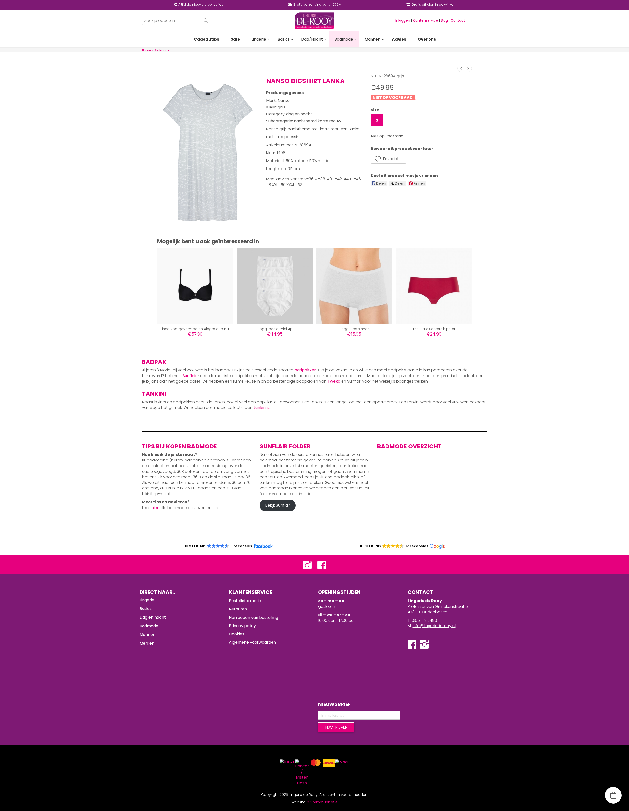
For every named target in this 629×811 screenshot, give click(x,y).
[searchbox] (176, 20)
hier (155, 508)
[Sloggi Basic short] (354, 286)
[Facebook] (321, 564)
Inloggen (402, 20)
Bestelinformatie (245, 601)
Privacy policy (242, 626)
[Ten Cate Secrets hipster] (434, 286)
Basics (146, 608)
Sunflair (190, 375)
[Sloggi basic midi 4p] (275, 286)
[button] (388, 159)
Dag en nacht (153, 617)
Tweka (334, 381)
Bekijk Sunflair (277, 505)
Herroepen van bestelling (253, 617)
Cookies (236, 634)
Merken (147, 643)
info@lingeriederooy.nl (434, 626)
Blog (444, 20)
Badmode (149, 626)
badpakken (305, 370)
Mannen (147, 634)
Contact (458, 20)
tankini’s (261, 407)
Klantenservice (425, 20)
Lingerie (147, 600)
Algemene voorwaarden (252, 642)
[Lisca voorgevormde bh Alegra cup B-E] (195, 286)
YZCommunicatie (322, 802)
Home (146, 50)
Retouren (238, 609)
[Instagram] (307, 564)
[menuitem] (461, 68)
